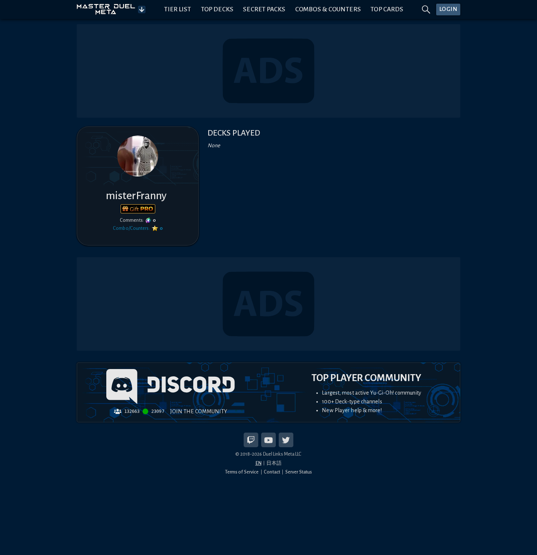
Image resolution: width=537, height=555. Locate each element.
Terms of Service (242, 472)
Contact (272, 472)
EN (258, 463)
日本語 (274, 463)
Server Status (298, 472)
